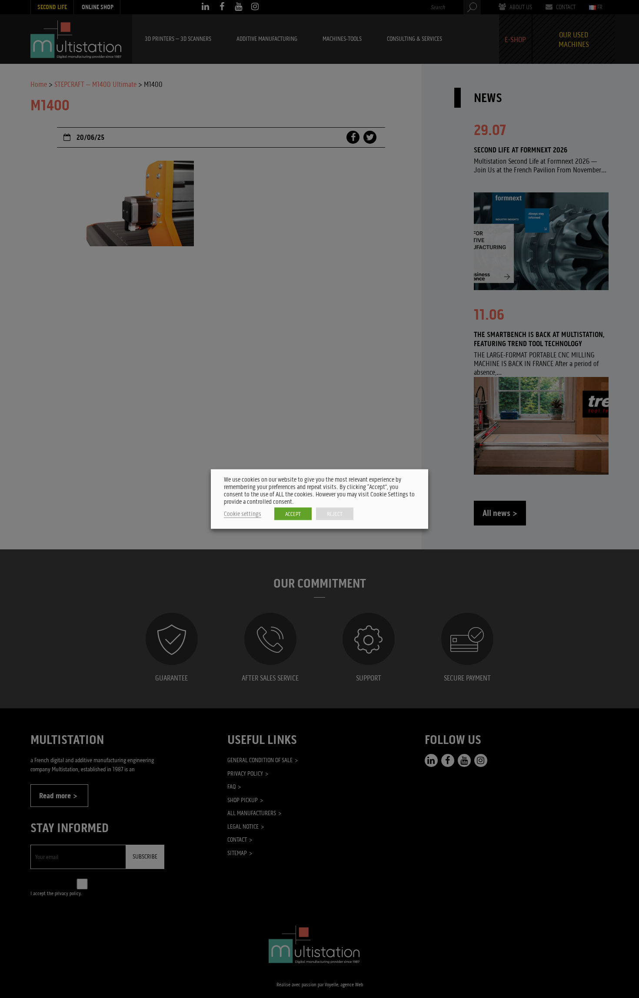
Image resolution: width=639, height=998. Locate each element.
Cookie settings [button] (242, 514)
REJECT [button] (335, 514)
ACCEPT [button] (293, 514)
